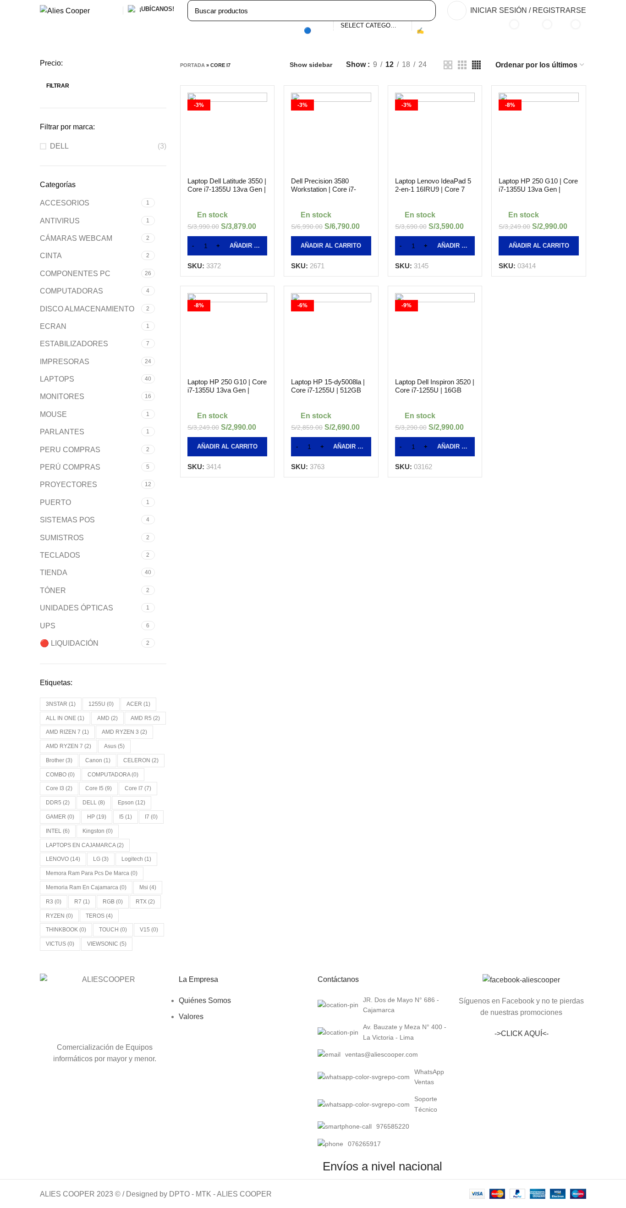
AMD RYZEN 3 (124, 732)
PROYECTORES (68, 484)
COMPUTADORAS (71, 291)
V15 (149, 929)
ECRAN (53, 326)
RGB (113, 901)
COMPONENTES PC (75, 273)
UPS (47, 626)
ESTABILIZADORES (74, 344)
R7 (82, 901)
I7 (151, 817)
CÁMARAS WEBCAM (76, 238)
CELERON (141, 760)
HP (96, 817)
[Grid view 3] (462, 65)
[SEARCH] (424, 10)
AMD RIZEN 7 (67, 732)
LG (101, 859)
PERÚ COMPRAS (70, 467)
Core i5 (98, 788)
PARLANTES (62, 432)
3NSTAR (61, 704)
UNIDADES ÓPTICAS (76, 608)
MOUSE (53, 414)
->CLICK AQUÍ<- (521, 1033)
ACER (138, 704)
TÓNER (53, 590)
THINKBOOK (66, 929)
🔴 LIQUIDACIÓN (69, 643)
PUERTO (55, 502)
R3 (53, 901)
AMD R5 (145, 718)
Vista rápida (260, 131)
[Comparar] (260, 108)
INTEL (58, 831)
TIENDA (53, 572)
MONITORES (62, 396)
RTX (145, 901)
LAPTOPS (57, 379)
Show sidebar (311, 64)
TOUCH (113, 929)
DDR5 (58, 802)
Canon (97, 760)
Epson (131, 802)
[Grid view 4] (476, 65)
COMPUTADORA (113, 774)
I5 (125, 817)
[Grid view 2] (448, 65)
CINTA (51, 256)
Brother (59, 760)
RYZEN (59, 916)
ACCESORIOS (64, 203)
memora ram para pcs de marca (91, 873)
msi (147, 887)
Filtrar (57, 86)
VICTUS (60, 944)
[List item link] (382, 1005)
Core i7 (138, 788)
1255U (101, 704)
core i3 (59, 788)
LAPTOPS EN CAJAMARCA (85, 845)
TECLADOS (60, 555)
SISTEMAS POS (67, 520)
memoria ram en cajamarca (86, 887)
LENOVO (63, 859)
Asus (114, 746)
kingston (97, 831)
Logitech (136, 859)
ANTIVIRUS (60, 221)
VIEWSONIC (106, 944)
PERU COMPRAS (70, 450)
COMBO (60, 774)
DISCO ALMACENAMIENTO (87, 309)
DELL (59, 146)
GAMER (60, 817)
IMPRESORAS (64, 362)
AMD (107, 718)
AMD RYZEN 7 (68, 746)
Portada (192, 65)
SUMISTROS (62, 538)
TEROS (99, 916)
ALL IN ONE (65, 718)
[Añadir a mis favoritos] (260, 154)
